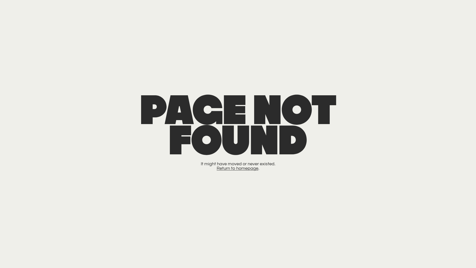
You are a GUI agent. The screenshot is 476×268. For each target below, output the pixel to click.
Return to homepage (237, 168)
